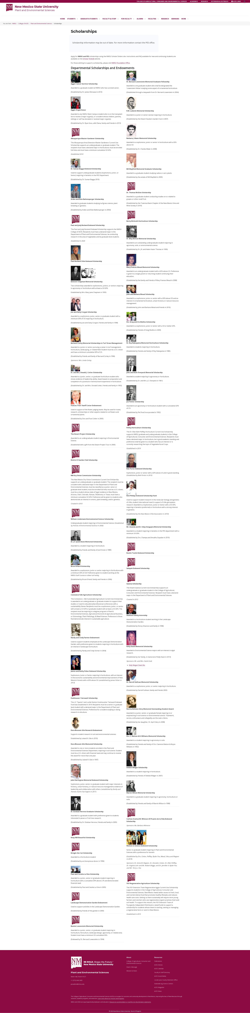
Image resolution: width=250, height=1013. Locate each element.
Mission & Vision (131, 971)
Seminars (175, 19)
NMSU (14, 23)
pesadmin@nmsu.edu (77, 984)
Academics (194, 1)
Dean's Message (131, 967)
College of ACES (23, 23)
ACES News (158, 991)
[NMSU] (9, 7)
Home (62, 19)
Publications (158, 961)
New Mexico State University (36, 7)
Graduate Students (88, 19)
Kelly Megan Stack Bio (137, 665)
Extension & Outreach (219, 1)
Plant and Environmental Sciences (35, 10)
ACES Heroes (158, 965)
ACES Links (237, 1)
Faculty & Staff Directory (162, 972)
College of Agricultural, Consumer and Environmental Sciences (162, 1)
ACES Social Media (160, 976)
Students (71, 19)
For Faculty (126, 19)
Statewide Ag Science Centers (163, 984)
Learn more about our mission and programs (111, 998)
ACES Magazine (159, 987)
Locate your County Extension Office (166, 980)
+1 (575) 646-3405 (76, 980)
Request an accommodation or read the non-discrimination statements (130, 1002)
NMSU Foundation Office (121, 63)
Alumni (140, 19)
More (183, 19)
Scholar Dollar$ (88, 59)
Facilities (152, 19)
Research (204, 1)
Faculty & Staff (109, 19)
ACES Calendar (159, 969)
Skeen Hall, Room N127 (78, 977)
